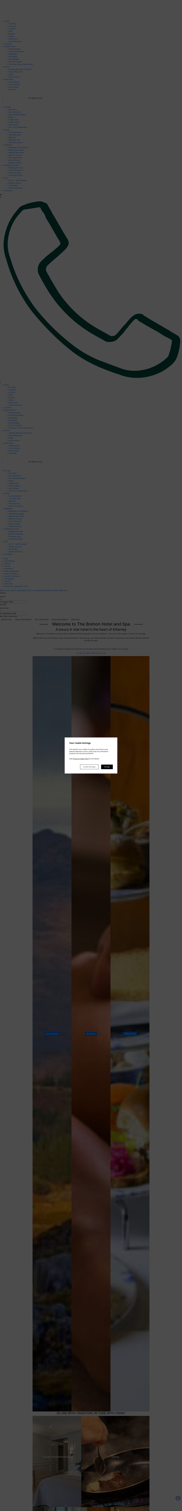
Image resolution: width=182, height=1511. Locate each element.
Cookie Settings (89, 767)
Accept (107, 767)
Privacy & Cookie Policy (81, 759)
